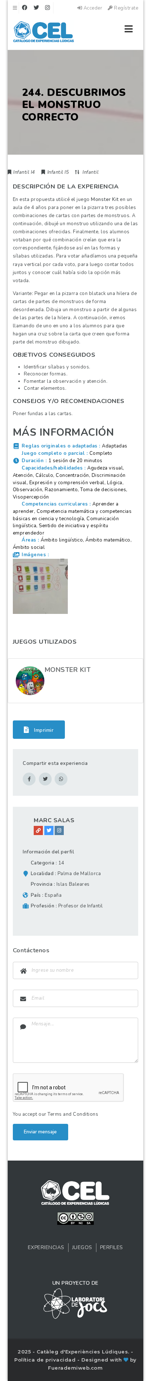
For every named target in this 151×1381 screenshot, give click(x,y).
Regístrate (125, 8)
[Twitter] (49, 830)
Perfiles (111, 1247)
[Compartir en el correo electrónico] (61, 779)
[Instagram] (59, 830)
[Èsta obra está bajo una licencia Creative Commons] (75, 1218)
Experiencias (46, 1247)
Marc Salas (54, 820)
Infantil (90, 172)
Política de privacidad (45, 1360)
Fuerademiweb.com (75, 1368)
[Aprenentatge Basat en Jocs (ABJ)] (44, 33)
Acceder (92, 8)
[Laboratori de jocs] (75, 1303)
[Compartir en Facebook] (29, 779)
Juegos (82, 1247)
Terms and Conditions (73, 1114)
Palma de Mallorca (79, 873)
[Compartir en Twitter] (45, 779)
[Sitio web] (38, 830)
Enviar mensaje (40, 1132)
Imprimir (43, 730)
